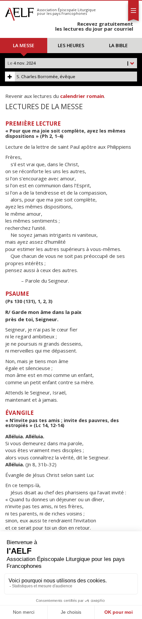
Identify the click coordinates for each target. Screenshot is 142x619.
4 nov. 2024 (68, 63)
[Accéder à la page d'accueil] (19, 12)
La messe (23, 45)
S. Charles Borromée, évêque (46, 76)
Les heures (71, 45)
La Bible (118, 45)
